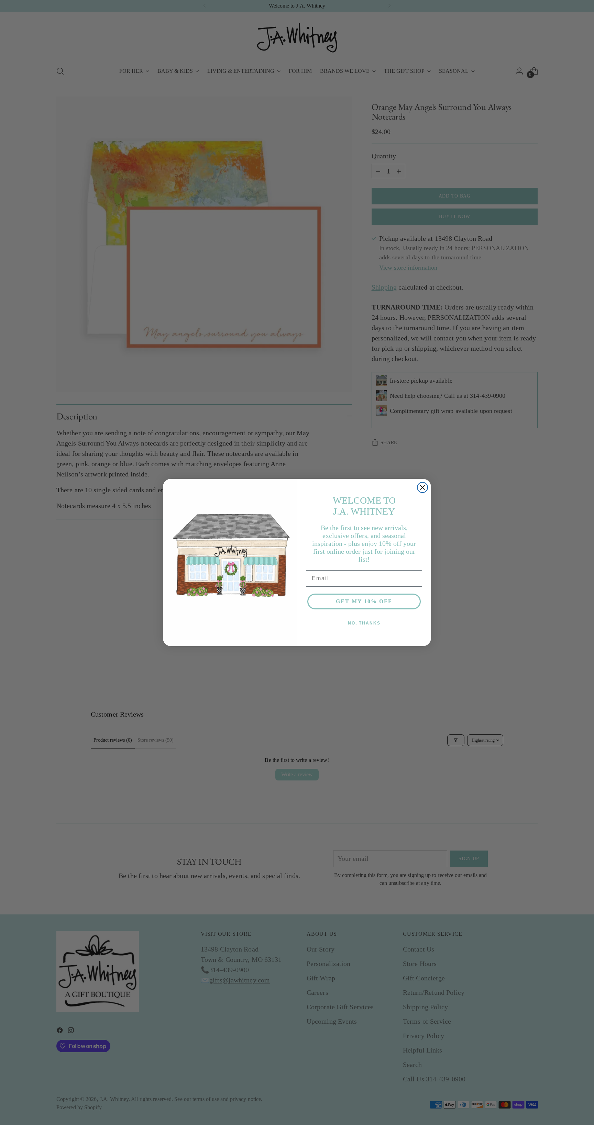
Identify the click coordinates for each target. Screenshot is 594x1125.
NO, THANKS (364, 623)
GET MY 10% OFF (364, 601)
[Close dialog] (422, 487)
